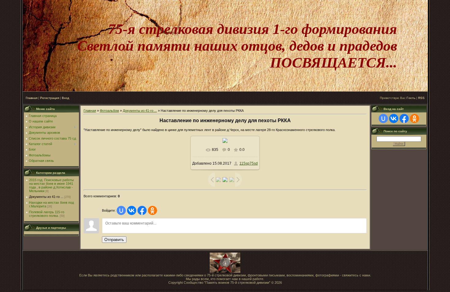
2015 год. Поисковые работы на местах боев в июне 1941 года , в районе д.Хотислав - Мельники (51, 185)
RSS (421, 98)
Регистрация (49, 98)
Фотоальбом (109, 110)
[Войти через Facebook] (142, 210)
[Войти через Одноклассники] (152, 210)
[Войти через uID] (121, 210)
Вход (65, 98)
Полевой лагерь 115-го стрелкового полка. (46, 213)
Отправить (114, 239)
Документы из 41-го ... (46, 197)
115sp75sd (248, 163)
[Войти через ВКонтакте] (131, 210)
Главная (31, 98)
